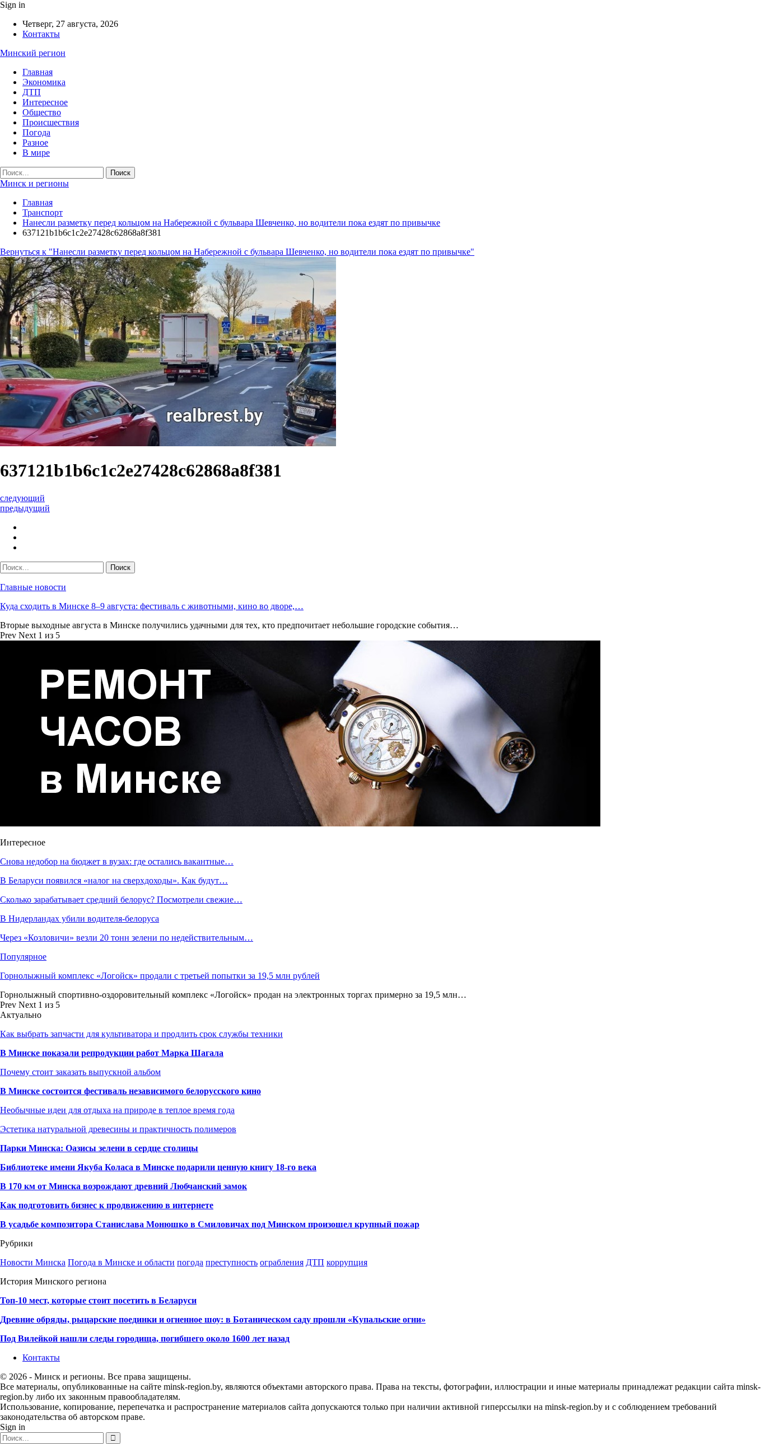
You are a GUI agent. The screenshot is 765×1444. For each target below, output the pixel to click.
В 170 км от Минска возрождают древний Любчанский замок (123, 1186)
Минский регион (33, 53)
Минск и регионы (34, 183)
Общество (41, 112)
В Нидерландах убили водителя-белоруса (79, 918)
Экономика (44, 82)
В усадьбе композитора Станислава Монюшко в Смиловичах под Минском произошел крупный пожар (209, 1224)
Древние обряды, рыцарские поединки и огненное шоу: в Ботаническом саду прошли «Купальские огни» (213, 1319)
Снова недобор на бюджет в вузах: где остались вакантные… (117, 861)
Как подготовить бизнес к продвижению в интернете (106, 1205)
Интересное (45, 102)
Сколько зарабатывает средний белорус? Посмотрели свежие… (121, 899)
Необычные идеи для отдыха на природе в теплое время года (117, 1110)
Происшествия (50, 122)
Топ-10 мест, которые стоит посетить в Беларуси (98, 1300)
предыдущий (25, 508)
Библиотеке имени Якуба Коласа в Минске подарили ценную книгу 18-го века (158, 1167)
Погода (36, 132)
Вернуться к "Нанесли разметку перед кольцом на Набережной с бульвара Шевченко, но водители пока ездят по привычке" (237, 251)
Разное (35, 142)
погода (190, 1262)
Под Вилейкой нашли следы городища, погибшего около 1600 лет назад (145, 1338)
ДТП (31, 92)
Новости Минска (33, 1262)
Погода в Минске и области (121, 1262)
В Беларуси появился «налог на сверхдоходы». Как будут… (114, 880)
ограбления (282, 1262)
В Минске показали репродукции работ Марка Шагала (111, 1053)
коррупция (346, 1262)
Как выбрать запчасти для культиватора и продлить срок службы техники (141, 1034)
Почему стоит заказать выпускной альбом (80, 1072)
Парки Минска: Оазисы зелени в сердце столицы (99, 1148)
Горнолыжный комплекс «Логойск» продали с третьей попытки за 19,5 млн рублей (160, 975)
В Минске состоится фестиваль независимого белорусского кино (130, 1091)
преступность (232, 1262)
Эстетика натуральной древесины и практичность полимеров (118, 1129)
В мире (36, 152)
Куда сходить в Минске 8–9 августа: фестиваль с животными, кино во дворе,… (152, 606)
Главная (37, 72)
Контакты (41, 34)
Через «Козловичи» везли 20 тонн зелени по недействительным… (126, 937)
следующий (22, 498)
